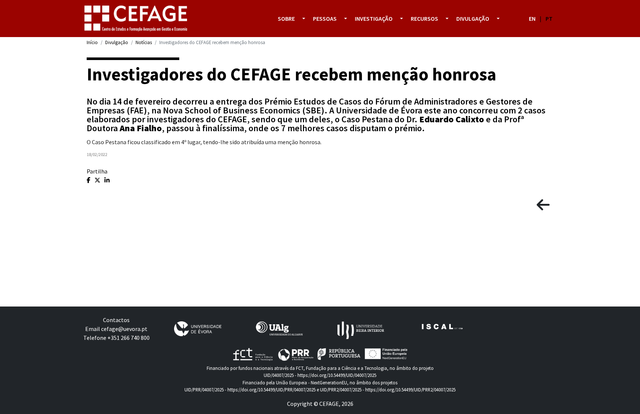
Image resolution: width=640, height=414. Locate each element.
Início (92, 42)
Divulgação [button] (472, 18)
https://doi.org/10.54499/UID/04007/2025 (336, 375)
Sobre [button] (286, 18)
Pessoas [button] (325, 18)
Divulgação (116, 42)
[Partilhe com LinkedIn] (107, 180)
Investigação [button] (374, 18)
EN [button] (532, 18)
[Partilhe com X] (97, 180)
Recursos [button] (424, 18)
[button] (304, 18)
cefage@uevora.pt (124, 328)
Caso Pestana (367, 119)
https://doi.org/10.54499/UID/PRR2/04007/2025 (410, 390)
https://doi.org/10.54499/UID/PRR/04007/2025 (271, 390)
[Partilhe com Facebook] (89, 180)
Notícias (144, 42)
